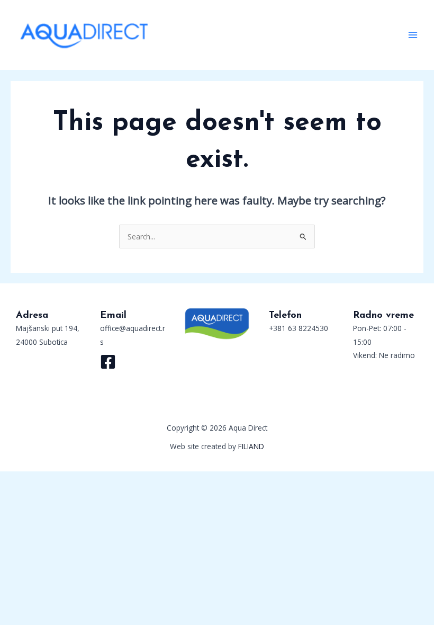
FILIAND (251, 446)
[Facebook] (108, 362)
